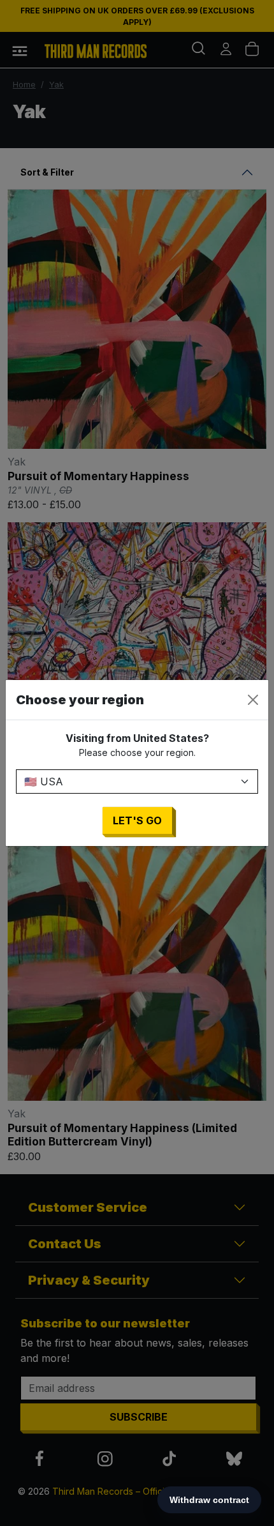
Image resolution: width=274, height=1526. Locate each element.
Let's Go (137, 820)
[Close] (253, 700)
